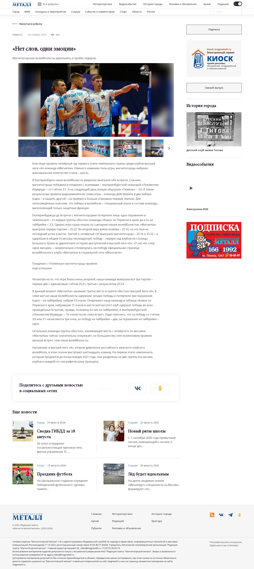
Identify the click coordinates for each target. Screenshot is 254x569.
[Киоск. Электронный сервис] (213, 58)
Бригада (157, 521)
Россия (151, 11)
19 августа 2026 (56, 422)
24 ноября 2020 (37, 34)
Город (15, 11)
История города (152, 4)
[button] (168, 148)
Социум (75, 11)
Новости (17, 34)
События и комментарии (100, 11)
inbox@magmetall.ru (91, 548)
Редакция (223, 4)
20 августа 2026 (149, 465)
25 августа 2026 (149, 422)
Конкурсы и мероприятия (50, 11)
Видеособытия (127, 4)
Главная (96, 514)
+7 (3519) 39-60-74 (111, 548)
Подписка (214, 29)
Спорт (123, 11)
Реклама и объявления (182, 4)
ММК (27, 11)
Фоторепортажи (102, 4)
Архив (207, 4)
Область (137, 11)
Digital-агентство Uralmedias (224, 545)
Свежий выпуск (214, 87)
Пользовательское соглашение (226, 542)
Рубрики (96, 528)
